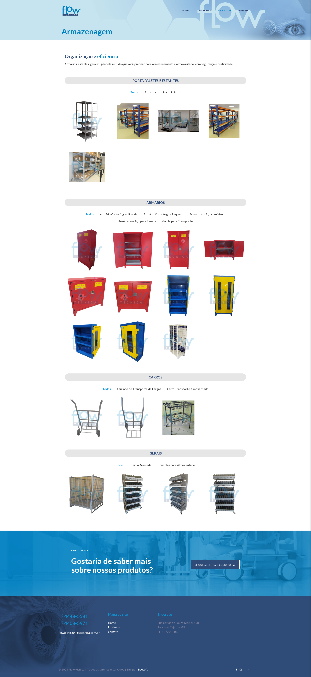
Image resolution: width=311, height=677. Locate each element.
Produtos (114, 627)
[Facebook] (236, 669)
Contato (113, 632)
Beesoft (143, 669)
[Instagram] (240, 669)
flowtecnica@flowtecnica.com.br (79, 633)
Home (112, 623)
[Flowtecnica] (71, 10)
